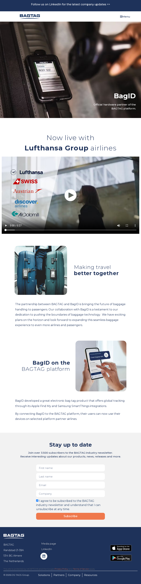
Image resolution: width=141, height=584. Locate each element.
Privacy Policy (61, 569)
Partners (58, 575)
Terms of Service (81, 569)
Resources (90, 575)
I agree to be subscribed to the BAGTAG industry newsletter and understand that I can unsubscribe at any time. (68, 505)
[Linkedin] (43, 556)
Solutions (44, 575)
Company (74, 575)
